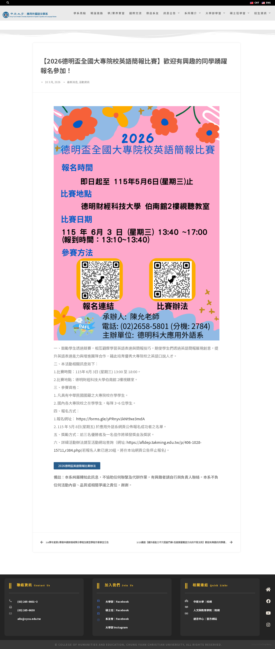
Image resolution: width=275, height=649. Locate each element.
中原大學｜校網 (202, 601)
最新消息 (72, 82)
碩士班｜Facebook (117, 610)
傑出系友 (152, 13)
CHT (256, 2)
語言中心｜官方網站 (205, 619)
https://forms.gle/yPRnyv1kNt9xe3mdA (110, 418)
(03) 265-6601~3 (27, 601)
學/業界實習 (116, 13)
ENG (268, 2)
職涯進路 (97, 13)
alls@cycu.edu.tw (29, 619)
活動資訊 (84, 82)
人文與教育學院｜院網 (206, 610)
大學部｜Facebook (117, 601)
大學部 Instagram (117, 627)
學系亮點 (80, 13)
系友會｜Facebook (117, 619)
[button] (7, 3)
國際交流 (135, 13)
